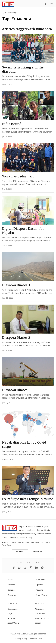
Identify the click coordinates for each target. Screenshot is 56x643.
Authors (11, 618)
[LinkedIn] (36, 567)
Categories (12, 609)
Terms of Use (36, 638)
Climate (11, 590)
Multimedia (41, 579)
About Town (41, 595)
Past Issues (40, 613)
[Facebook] (13, 567)
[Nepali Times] (9, 528)
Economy (12, 595)
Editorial (11, 585)
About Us (18, 552)
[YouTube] (25, 567)
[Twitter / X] (19, 567)
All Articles (39, 609)
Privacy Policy (20, 638)
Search (38, 623)
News (10, 579)
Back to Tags (11, 13)
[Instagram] (31, 567)
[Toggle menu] (51, 4)
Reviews (39, 590)
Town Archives (41, 618)
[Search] (46, 4)
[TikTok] (42, 567)
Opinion (39, 585)
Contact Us (37, 552)
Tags (10, 613)
